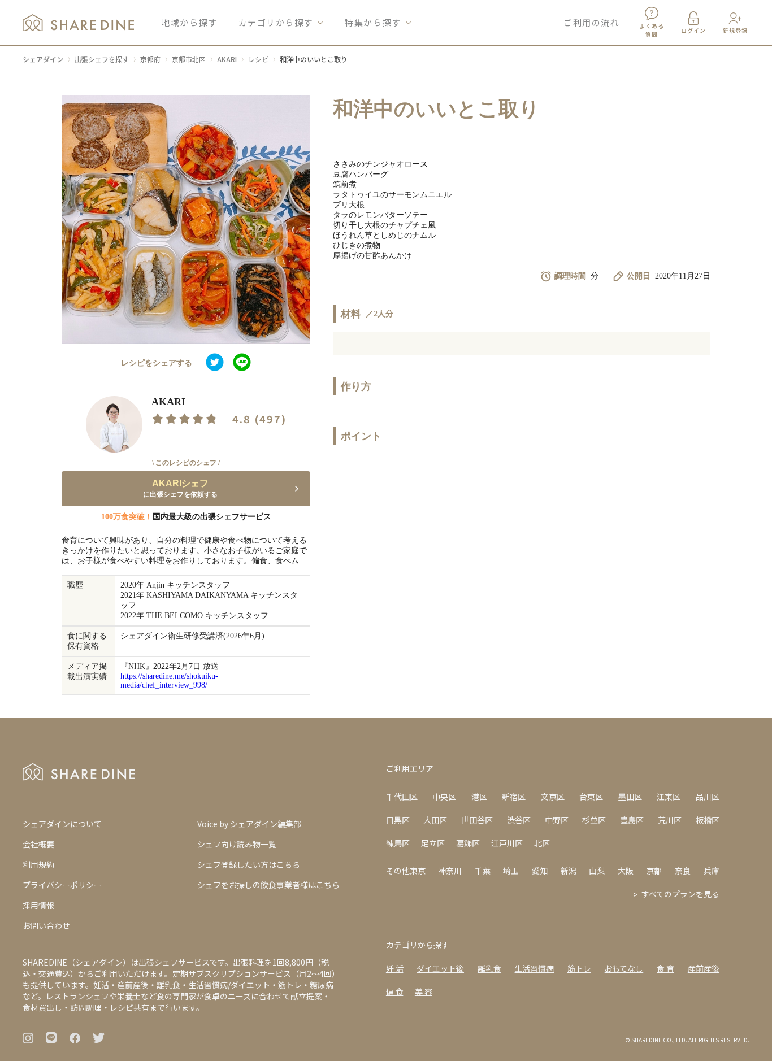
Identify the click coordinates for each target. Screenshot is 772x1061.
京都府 (150, 59)
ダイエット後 (440, 968)
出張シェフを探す (102, 59)
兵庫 (711, 870)
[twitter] (215, 363)
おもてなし (623, 968)
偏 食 (395, 991)
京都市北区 (189, 59)
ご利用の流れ (591, 22)
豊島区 (632, 819)
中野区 (557, 819)
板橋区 (707, 819)
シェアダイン (43, 59)
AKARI (227, 59)
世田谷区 (477, 819)
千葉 (483, 870)
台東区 (591, 796)
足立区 (433, 843)
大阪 (626, 870)
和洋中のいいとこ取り (314, 59)
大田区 (435, 819)
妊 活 (395, 968)
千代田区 (402, 796)
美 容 (423, 991)
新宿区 (514, 796)
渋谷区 (519, 819)
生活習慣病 (534, 968)
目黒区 (398, 819)
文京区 (553, 796)
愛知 (540, 870)
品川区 (707, 796)
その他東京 (406, 870)
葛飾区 (468, 843)
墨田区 (630, 796)
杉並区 (594, 819)
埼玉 (511, 870)
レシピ (258, 59)
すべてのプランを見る (680, 893)
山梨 (597, 870)
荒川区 (670, 819)
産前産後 (703, 968)
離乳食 (489, 968)
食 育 (665, 968)
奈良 (683, 870)
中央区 (444, 796)
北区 (542, 843)
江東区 (668, 796)
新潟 (568, 870)
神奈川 (450, 870)
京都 (654, 870)
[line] (242, 363)
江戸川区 (507, 843)
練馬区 (398, 843)
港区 (479, 796)
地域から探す (189, 22)
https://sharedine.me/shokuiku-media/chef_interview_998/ (169, 680)
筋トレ (579, 968)
